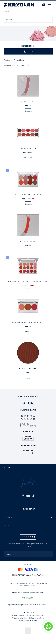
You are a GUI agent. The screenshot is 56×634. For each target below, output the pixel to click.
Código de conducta (36, 618)
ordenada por (9, 66)
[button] (43, 5)
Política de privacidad (19, 618)
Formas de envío (18, 615)
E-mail (6, 525)
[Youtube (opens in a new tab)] (28, 495)
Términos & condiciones (35, 615)
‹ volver (6, 12)
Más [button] (9, 554)
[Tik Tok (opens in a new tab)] (33, 495)
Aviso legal (34, 620)
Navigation (50, 5)
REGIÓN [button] (7, 467)
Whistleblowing (23, 620)
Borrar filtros (19, 60)
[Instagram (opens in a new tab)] (23, 495)
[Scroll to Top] (28, 630)
